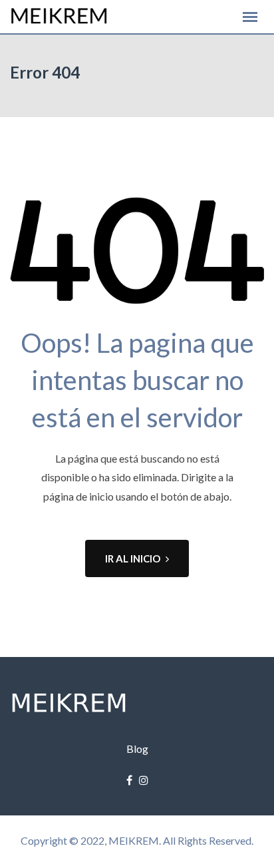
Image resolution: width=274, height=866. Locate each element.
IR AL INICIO (132, 558)
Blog (137, 748)
